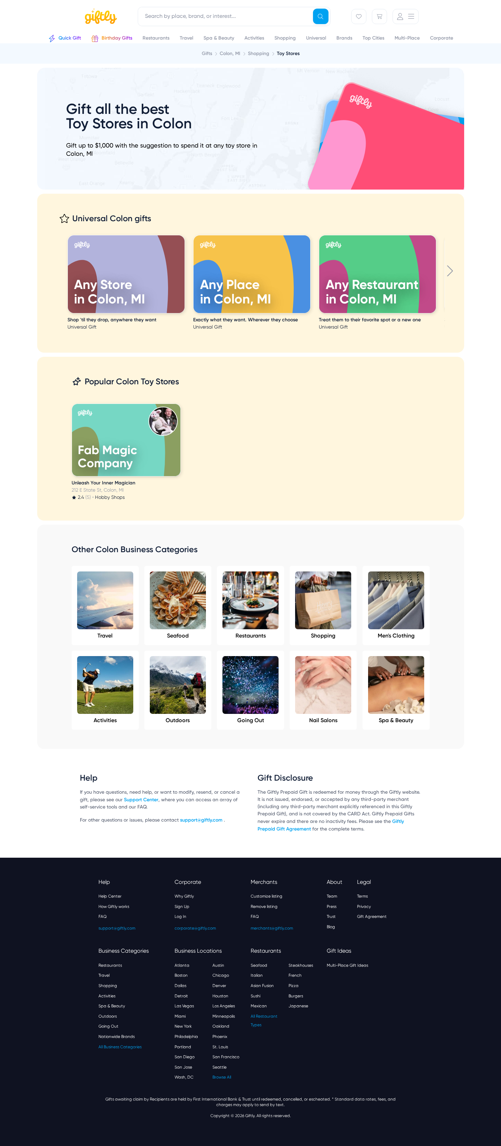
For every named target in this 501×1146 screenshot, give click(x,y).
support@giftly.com (202, 820)
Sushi (255, 996)
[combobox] (234, 16)
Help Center (110, 896)
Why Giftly (184, 896)
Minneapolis (223, 1016)
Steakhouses (301, 965)
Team (332, 896)
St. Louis (220, 1047)
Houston (220, 996)
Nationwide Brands (116, 1036)
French (295, 975)
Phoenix (219, 1036)
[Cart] (379, 16)
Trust (331, 916)
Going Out (250, 720)
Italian (257, 975)
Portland (183, 1047)
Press (331, 906)
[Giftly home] (100, 17)
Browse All (221, 1077)
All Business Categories (120, 1047)
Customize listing (266, 896)
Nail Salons (323, 720)
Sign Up (182, 906)
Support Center (141, 800)
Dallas (180, 985)
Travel (105, 635)
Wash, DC (184, 1077)
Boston (181, 975)
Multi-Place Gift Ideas (347, 965)
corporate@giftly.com (195, 928)
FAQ (102, 916)
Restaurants (251, 635)
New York (183, 1026)
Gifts (207, 53)
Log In (180, 916)
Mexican (259, 1006)
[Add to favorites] (183, 236)
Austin (218, 965)
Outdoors (178, 720)
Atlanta (182, 965)
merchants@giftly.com (272, 928)
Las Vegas (184, 1006)
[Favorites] (358, 16)
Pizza (294, 985)
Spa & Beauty (396, 720)
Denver (219, 985)
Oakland (220, 1026)
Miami (180, 1016)
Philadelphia (186, 1036)
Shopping (323, 635)
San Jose (183, 1067)
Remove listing (264, 906)
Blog (331, 926)
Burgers (296, 996)
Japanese (298, 1006)
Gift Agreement (372, 916)
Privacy (364, 906)
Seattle (219, 1067)
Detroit (181, 996)
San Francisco (225, 1056)
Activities (105, 720)
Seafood (178, 635)
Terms (362, 896)
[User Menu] (406, 16)
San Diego (185, 1056)
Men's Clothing (396, 635)
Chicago (220, 975)
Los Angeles (223, 1006)
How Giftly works (113, 906)
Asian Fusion (262, 985)
